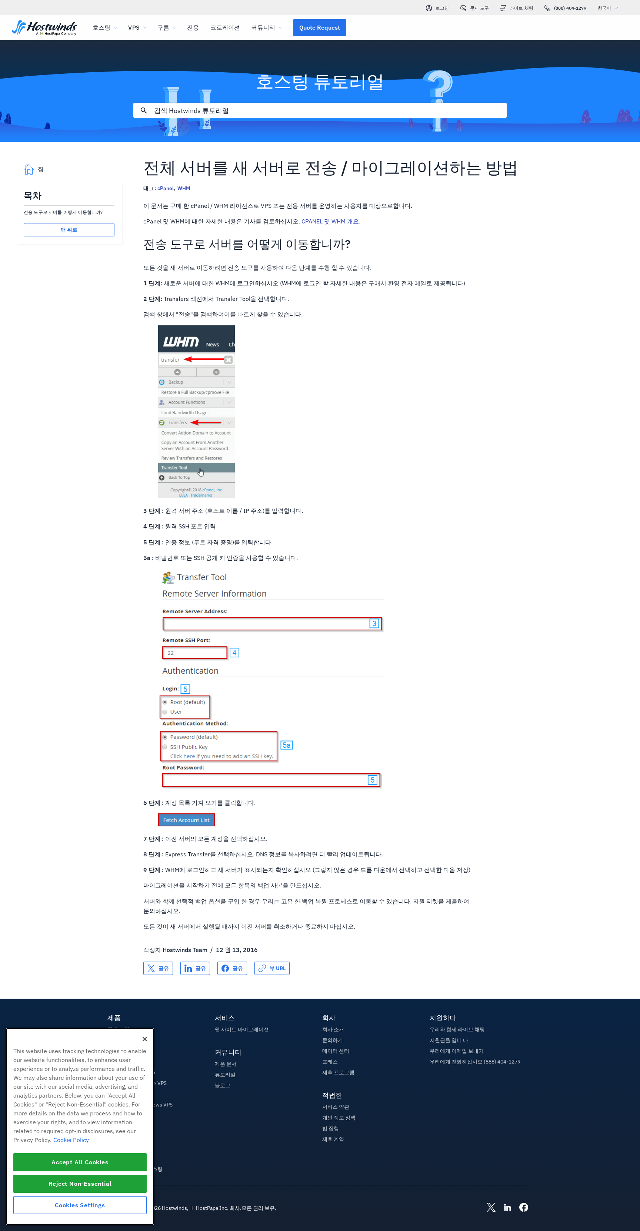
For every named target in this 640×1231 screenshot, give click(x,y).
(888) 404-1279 (570, 8)
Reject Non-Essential (80, 1183)
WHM (183, 188)
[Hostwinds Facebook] (520, 1208)
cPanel (165, 188)
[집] (44, 28)
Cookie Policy (71, 1140)
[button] (319, 27)
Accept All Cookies (79, 1162)
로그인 (442, 8)
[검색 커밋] (143, 110)
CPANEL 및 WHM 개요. (330, 221)
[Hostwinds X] (487, 1208)
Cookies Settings (80, 1205)
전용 (193, 27)
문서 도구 (479, 8)
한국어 (604, 8)
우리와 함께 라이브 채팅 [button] (457, 1029)
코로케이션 (225, 27)
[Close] (145, 1039)
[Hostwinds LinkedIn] (504, 1208)
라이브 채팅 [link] (521, 8)
